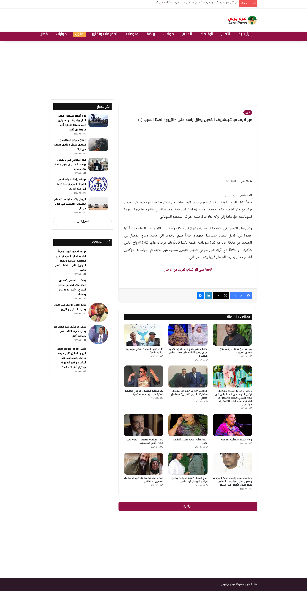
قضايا (44, 34)
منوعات (132, 34)
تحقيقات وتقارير (104, 34)
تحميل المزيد (82, 221)
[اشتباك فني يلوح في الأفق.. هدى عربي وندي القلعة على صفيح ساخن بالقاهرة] (188, 335)
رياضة (151, 34)
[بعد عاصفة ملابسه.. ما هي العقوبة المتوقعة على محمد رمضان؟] (143, 376)
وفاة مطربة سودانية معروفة (236, 439)
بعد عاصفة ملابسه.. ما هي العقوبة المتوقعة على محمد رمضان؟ (144, 392)
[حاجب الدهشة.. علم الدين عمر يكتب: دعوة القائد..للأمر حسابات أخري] (98, 334)
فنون (79, 34)
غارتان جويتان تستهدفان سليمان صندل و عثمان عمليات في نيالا (70, 145)
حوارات (61, 34)
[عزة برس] (242, 20)
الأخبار (225, 34)
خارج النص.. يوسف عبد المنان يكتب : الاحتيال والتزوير (70, 307)
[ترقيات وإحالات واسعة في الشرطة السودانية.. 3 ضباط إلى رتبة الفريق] (98, 184)
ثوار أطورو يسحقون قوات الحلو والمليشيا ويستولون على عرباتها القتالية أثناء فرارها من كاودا (72, 122)
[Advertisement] (153, 69)
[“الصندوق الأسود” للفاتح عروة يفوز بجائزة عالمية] (143, 335)
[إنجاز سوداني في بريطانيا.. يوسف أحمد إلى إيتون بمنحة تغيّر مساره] (98, 164)
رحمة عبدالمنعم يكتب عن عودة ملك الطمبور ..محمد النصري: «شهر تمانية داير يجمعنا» (72, 287)
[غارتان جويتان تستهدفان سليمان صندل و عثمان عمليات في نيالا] (98, 144)
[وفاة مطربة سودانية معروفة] (232, 425)
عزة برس (245, 181)
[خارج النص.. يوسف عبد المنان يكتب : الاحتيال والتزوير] (98, 312)
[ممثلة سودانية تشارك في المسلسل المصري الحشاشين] (143, 464)
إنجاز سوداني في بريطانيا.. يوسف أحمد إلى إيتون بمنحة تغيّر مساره (70, 164)
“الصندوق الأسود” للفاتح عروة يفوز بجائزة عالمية (144, 351)
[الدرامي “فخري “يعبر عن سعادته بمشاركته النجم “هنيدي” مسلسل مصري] (188, 376)
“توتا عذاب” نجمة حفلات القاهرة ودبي (190, 441)
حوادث (168, 34)
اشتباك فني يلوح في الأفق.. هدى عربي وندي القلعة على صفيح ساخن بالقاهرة (188, 352)
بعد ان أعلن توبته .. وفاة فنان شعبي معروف (236, 351)
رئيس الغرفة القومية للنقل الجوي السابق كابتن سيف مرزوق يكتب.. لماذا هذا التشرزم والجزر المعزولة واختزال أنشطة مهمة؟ (71, 358)
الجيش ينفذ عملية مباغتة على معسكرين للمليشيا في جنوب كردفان (70, 204)
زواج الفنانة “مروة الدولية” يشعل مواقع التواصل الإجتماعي (189, 480)
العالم (187, 34)
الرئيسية (245, 34)
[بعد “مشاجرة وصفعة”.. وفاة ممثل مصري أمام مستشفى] (143, 425)
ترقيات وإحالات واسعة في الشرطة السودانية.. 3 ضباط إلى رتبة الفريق (71, 184)
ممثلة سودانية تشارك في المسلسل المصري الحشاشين (143, 480)
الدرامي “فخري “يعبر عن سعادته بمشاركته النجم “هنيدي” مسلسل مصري (189, 394)
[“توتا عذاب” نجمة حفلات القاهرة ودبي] (188, 425)
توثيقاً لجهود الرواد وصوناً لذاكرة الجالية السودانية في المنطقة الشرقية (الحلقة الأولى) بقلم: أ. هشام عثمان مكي (70, 260)
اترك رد (188, 506)
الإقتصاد (206, 34)
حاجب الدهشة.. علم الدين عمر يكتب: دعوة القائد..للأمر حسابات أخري (70, 331)
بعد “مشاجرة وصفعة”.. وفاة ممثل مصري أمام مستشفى (144, 441)
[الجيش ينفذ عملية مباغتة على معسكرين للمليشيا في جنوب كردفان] (98, 203)
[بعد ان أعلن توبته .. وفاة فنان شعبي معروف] (232, 335)
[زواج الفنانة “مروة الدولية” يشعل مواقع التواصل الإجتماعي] (188, 464)
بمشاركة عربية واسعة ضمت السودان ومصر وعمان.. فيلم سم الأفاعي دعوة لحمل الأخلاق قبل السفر (232, 481)
